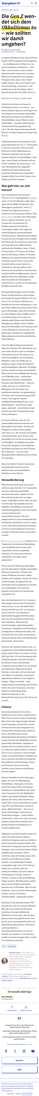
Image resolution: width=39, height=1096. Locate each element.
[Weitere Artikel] (2, 50)
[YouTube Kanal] (33, 1051)
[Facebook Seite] (6, 1051)
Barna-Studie (7, 217)
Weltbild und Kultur (10, 10)
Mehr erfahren (10, 1094)
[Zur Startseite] (13, 3)
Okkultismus (11, 946)
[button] (12, 1008)
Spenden (19, 1060)
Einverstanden (27, 1094)
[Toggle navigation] (36, 3)
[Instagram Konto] (24, 1051)
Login (19, 1069)
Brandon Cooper (14, 953)
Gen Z (4, 946)
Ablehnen (18, 1094)
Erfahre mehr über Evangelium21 (16, 1044)
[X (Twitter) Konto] (15, 1051)
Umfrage (33, 198)
